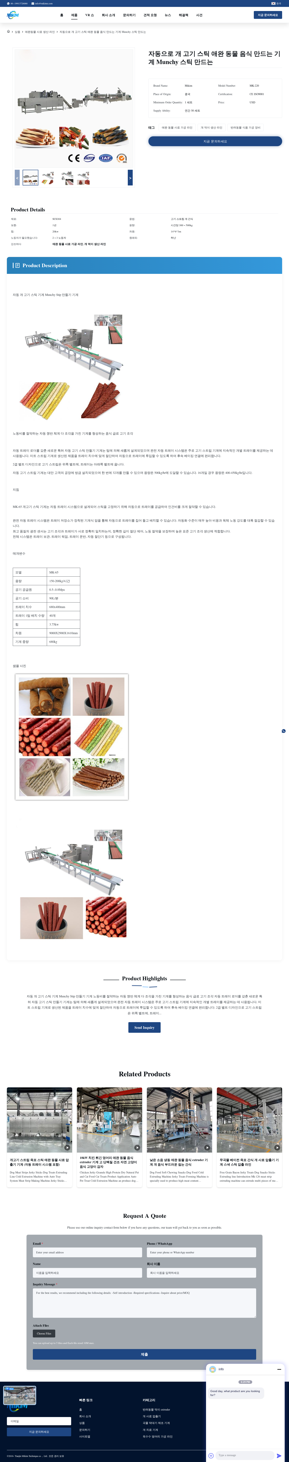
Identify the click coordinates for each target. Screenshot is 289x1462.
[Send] (279, 1455)
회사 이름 (153, 1263)
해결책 (183, 15)
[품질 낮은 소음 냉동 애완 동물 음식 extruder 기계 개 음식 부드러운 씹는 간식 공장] (179, 1120)
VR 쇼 (89, 15)
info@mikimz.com (43, 3)
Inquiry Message (45, 1284)
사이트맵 (84, 1436)
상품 (17, 32)
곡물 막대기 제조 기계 (156, 1423)
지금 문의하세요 (268, 15)
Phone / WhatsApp (159, 1243)
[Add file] (211, 1455)
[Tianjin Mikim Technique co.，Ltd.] (13, 15)
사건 (199, 15)
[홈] (8, 32)
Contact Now (39, 1180)
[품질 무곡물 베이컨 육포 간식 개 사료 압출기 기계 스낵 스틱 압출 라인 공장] (249, 1120)
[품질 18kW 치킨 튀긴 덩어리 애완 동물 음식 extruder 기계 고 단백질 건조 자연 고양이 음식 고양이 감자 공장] (109, 1120)
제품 (74, 15)
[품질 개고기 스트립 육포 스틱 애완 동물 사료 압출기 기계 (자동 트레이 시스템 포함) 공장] (39, 1120)
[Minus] (279, 1369)
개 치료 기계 (150, 1430)
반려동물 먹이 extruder (156, 1409)
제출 (144, 1354)
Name (37, 1263)
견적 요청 (150, 15)
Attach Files (41, 1325)
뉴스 (168, 15)
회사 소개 (108, 15)
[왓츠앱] (283, 731)
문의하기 (129, 15)
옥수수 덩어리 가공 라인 (158, 1436)
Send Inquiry (144, 1027)
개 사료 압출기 (152, 1416)
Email (38, 1243)
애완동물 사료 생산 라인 (40, 32)
